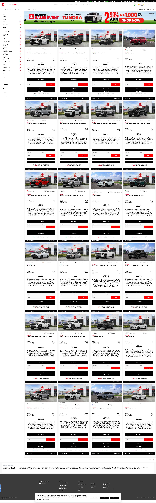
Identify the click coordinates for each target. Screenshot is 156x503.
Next (155, 20)
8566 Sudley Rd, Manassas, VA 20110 (41, 165)
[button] (56, 36)
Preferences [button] (47, 499)
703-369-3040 (52, 98)
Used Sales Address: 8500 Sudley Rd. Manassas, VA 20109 (143, 1)
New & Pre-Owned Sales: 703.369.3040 (86, 1)
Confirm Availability (41, 88)
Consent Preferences (0, 488)
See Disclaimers (62, 490)
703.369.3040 (63, 482)
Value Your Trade (41, 91)
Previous (25, 20)
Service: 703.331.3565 (102, 1)
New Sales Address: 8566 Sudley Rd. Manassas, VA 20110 (121, 1)
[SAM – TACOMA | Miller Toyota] (90, 17)
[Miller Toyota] (12, 4)
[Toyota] (3, 4)
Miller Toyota (30, 98)
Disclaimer (152, 13)
